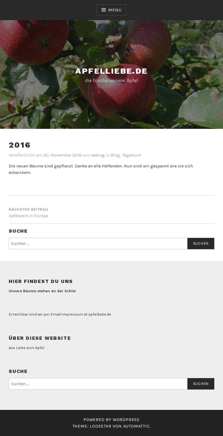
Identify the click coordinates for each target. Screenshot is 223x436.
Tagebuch (131, 155)
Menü (114, 10)
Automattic (136, 426)
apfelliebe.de (111, 71)
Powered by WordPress (111, 419)
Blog (115, 155)
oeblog (98, 155)
